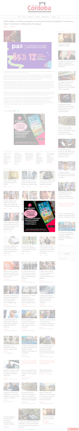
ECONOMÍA (28, 160)
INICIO (19, 17)
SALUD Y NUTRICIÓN (26, 377)
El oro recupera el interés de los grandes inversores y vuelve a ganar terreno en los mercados (51, 157)
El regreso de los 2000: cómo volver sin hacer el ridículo (29, 203)
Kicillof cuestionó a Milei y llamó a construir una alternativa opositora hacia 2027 (11, 373)
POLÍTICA (6, 164)
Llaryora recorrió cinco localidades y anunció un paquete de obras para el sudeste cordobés (11, 395)
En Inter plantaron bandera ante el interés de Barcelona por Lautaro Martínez (9, 420)
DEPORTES (42, 374)
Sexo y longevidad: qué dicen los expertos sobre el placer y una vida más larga (29, 373)
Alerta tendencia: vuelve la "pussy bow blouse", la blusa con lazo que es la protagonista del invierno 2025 (11, 226)
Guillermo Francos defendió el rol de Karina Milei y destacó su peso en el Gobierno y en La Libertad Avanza (66, 108)
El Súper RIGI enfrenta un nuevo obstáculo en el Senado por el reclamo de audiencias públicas (47, 275)
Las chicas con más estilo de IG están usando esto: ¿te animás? (28, 225)
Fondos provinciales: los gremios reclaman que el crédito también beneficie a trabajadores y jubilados (29, 349)
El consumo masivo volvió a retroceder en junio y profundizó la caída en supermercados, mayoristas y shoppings (29, 396)
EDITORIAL (54, 17)
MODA (5, 26)
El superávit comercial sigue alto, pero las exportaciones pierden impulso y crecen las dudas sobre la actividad (66, 85)
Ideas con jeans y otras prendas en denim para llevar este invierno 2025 (29, 183)
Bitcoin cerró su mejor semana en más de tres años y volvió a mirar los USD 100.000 (29, 156)
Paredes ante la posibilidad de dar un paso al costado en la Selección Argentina (66, 175)
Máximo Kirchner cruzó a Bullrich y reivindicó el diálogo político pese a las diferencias (66, 64)
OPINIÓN (6, 351)
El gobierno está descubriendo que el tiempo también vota (10, 348)
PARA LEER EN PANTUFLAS (46, 421)
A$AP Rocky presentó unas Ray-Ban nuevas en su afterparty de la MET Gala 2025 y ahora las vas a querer (47, 249)
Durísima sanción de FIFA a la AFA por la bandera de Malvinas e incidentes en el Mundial (66, 195)
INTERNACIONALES (45, 17)
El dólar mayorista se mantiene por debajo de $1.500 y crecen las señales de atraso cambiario (47, 299)
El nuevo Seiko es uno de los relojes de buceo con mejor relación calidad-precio (47, 225)
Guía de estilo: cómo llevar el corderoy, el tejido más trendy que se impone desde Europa (11, 203)
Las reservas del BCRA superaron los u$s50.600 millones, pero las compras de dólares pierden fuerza (29, 299)
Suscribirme (67, 253)
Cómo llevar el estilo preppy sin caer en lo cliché (10, 183)
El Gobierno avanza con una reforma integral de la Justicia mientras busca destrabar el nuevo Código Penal (18, 158)
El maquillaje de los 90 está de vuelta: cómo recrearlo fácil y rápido (47, 203)
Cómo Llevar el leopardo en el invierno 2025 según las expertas (47, 183)
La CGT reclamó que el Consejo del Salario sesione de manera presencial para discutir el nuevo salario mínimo (47, 349)
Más (58, 17)
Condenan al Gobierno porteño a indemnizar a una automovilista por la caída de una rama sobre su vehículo (29, 424)
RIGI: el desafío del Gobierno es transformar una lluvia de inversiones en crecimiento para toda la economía (47, 396)
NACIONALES (37, 17)
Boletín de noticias (62, 244)
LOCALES (24, 17)
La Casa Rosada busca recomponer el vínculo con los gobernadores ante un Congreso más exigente (7, 158)
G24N (13, 26)
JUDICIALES (21, 429)
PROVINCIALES (30, 17)
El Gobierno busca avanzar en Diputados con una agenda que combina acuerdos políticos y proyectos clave (66, 153)
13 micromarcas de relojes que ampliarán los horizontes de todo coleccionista (29, 249)
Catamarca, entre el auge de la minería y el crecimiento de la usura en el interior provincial (47, 322)
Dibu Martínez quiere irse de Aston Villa (46, 371)
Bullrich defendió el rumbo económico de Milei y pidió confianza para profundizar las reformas (39, 158)
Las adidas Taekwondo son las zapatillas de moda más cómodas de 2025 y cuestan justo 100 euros (11, 249)
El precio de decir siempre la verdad (48, 418)
